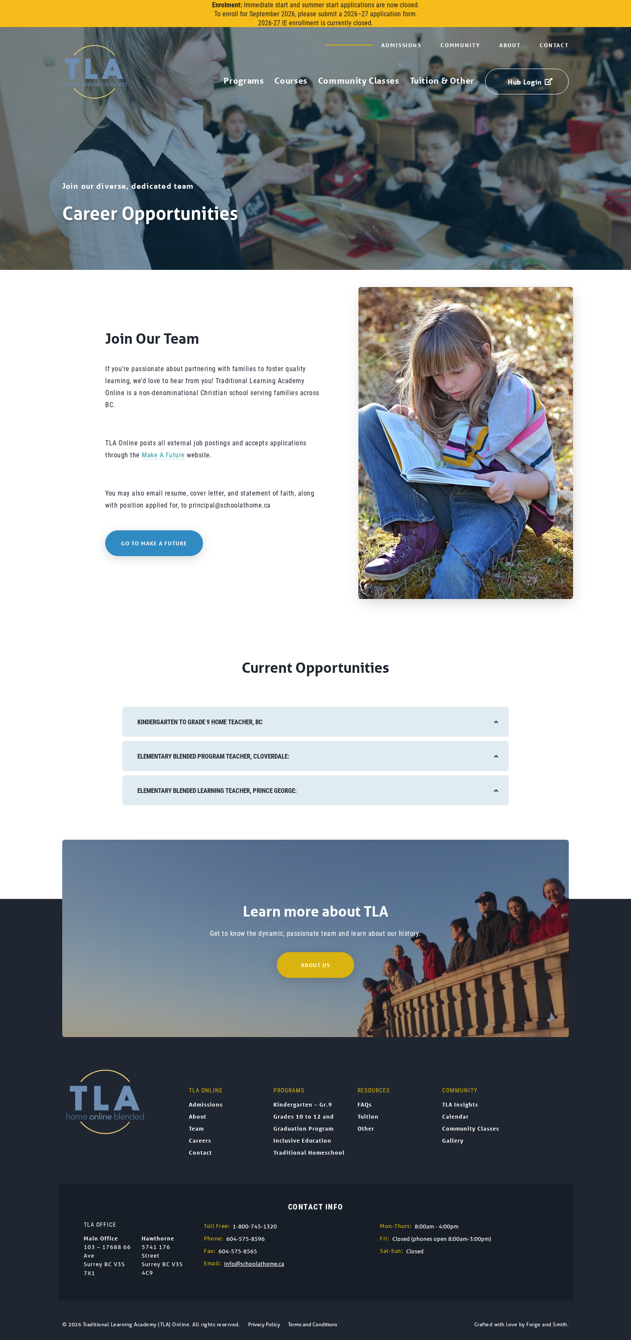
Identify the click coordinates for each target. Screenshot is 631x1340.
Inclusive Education (302, 1140)
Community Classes (358, 81)
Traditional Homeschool (309, 1152)
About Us (315, 965)
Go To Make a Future (154, 543)
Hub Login (525, 81)
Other (366, 1128)
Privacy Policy (264, 1324)
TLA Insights (460, 1104)
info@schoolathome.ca (254, 1263)
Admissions (401, 45)
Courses (290, 81)
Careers (200, 1140)
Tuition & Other (442, 81)
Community (460, 45)
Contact (554, 45)
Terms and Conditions (312, 1324)
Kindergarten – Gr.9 (302, 1104)
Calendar (455, 1116)
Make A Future (163, 454)
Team (196, 1128)
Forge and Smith (546, 1324)
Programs (244, 81)
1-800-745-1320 (255, 1226)
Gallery (453, 1140)
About (510, 45)
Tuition (368, 1116)
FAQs (365, 1104)
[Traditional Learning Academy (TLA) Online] (94, 94)
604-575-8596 (245, 1239)
